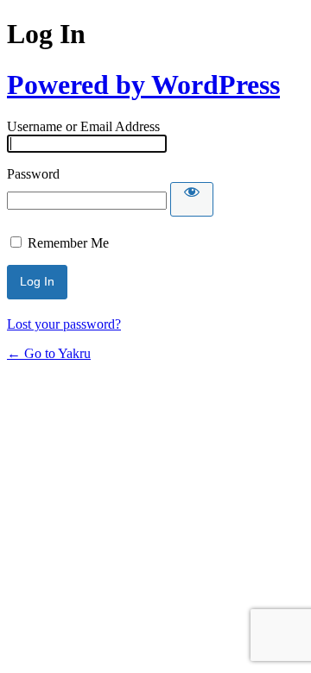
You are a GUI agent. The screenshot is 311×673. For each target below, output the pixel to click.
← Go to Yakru (49, 353)
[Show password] (191, 199)
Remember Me (68, 243)
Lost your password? (64, 324)
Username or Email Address (83, 126)
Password (33, 174)
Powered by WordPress (143, 84)
